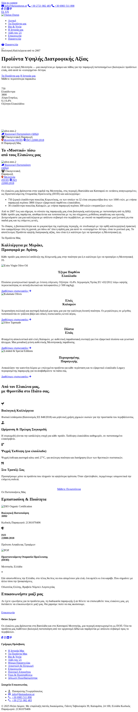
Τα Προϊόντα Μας (17, 653)
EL (3, 11)
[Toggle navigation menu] (2, 48)
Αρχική (12, 20)
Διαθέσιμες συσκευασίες (15, 290)
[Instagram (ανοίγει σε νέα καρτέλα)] (5, 8)
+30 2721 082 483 (40, 5)
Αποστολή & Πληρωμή (20, 665)
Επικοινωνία (14, 35)
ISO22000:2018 (9, 182)
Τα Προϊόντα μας (17, 23)
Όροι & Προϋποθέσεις (20, 674)
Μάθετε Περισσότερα (69, 489)
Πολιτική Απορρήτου (19, 671)
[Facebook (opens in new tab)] (2, 8)
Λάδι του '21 (15, 32)
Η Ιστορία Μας (16, 650)
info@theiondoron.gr (15, 5)
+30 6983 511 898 (64, 5)
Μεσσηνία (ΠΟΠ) (13, 140)
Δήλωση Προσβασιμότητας (23, 678)
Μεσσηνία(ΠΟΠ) (8, 178)
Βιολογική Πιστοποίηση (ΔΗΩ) (21, 134)
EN (7, 11)
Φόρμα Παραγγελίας (19, 662)
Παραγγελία (14, 38)
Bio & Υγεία (14, 26)
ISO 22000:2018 (35, 140)
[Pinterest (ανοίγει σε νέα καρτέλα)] (11, 8)
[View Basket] (2, 44)
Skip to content (9, 2)
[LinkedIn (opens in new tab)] (8, 8)
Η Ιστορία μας (15, 29)
